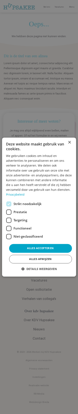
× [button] (69, 142)
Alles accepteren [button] (40, 248)
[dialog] (39, 207)
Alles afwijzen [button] (40, 259)
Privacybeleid (15, 194)
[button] (39, 268)
